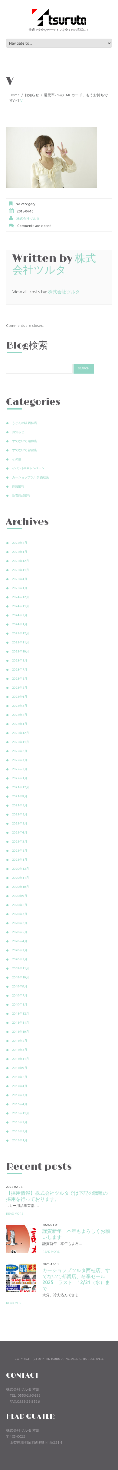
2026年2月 (19, 542)
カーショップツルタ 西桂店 (30, 477)
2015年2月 (19, 1131)
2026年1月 (19, 551)
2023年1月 (19, 723)
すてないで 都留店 (24, 450)
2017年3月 (19, 1095)
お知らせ (32, 95)
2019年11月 (20, 968)
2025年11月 (20, 570)
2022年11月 (20, 742)
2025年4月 (19, 579)
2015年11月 (20, 1113)
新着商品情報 (21, 495)
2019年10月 (20, 977)
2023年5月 (19, 687)
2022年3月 (19, 760)
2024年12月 (20, 597)
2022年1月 (19, 778)
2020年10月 (20, 886)
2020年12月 (20, 868)
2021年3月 (19, 841)
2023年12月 (20, 633)
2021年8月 (19, 805)
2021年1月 (19, 859)
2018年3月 (19, 1049)
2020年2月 (19, 959)
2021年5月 (19, 823)
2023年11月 (20, 642)
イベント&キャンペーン (28, 468)
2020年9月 (19, 896)
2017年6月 (19, 1077)
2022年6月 (19, 751)
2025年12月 (20, 561)
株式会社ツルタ (28, 218)
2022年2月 (19, 769)
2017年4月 (19, 1086)
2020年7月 (19, 914)
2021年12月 (20, 787)
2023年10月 (20, 651)
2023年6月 (19, 678)
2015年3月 (19, 1122)
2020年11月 (20, 877)
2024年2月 (19, 615)
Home (14, 95)
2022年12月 (20, 733)
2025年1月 (19, 588)
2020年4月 (19, 941)
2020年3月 (19, 950)
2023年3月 (19, 705)
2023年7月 (19, 669)
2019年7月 (19, 995)
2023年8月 (19, 660)
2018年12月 (20, 1013)
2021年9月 (19, 796)
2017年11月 (20, 1058)
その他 (16, 459)
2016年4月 (19, 1104)
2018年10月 (20, 1031)
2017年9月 (19, 1068)
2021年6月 (19, 814)
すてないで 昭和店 (24, 441)
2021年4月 (19, 832)
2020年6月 (19, 923)
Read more (14, 1213)
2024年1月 (19, 624)
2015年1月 (19, 1140)
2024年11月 (20, 606)
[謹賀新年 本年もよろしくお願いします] (21, 1238)
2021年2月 (19, 850)
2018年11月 (20, 1022)
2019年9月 (19, 986)
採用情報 (18, 486)
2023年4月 (19, 696)
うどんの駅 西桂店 (24, 423)
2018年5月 (19, 1040)
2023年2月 (19, 714)
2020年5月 (19, 932)
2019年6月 (19, 1004)
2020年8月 (19, 905)
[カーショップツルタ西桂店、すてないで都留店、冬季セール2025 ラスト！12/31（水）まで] (21, 1277)
